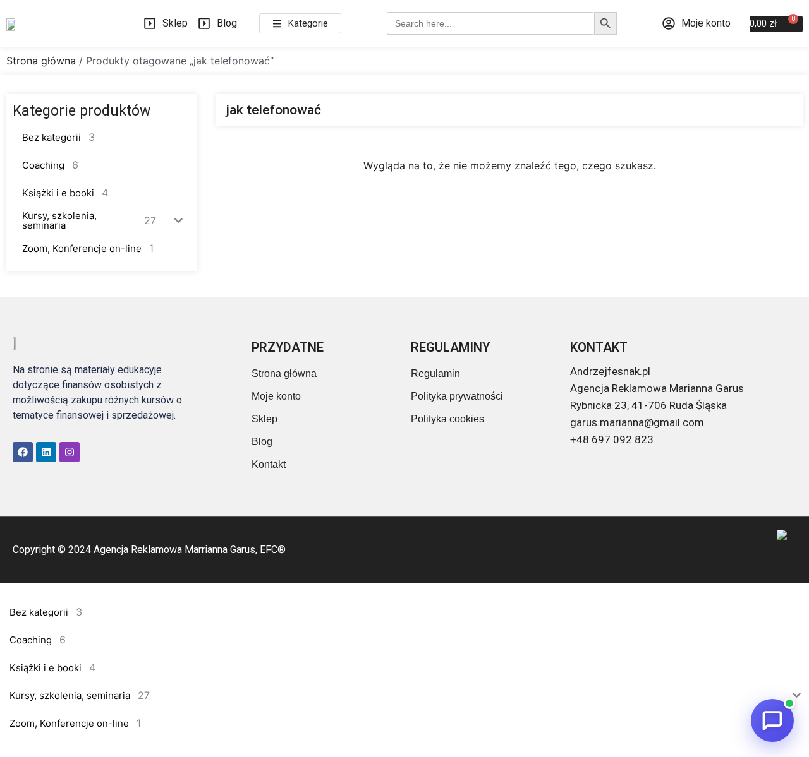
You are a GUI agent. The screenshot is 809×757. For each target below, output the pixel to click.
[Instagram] (69, 452)
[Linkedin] (46, 452)
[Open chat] (772, 720)
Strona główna (41, 60)
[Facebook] (23, 452)
